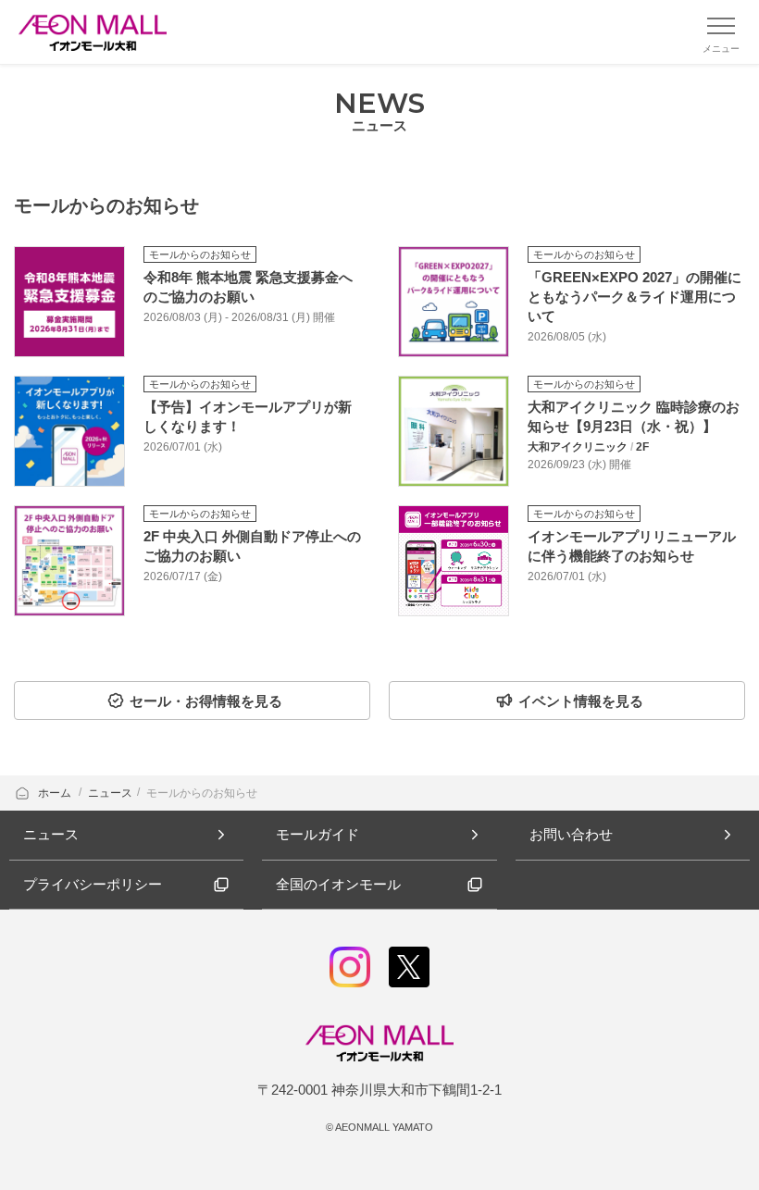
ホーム (56, 793)
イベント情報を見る (580, 701)
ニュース (110, 793)
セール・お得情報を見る (206, 701)
